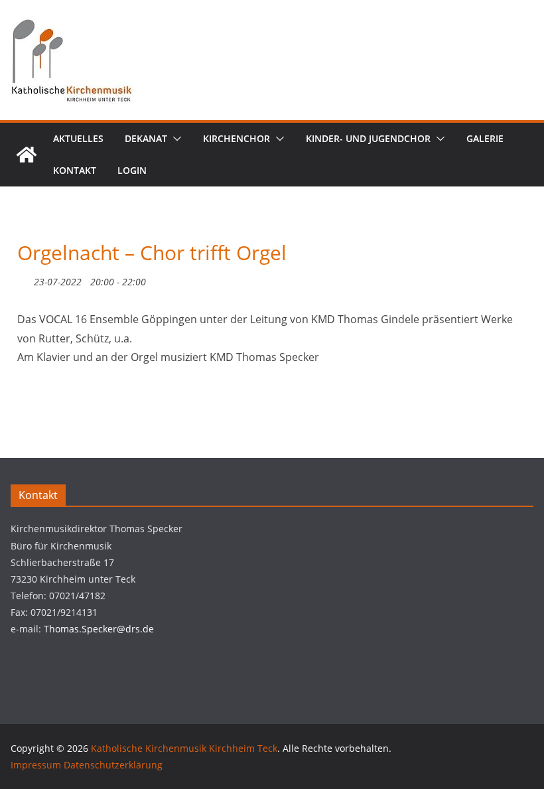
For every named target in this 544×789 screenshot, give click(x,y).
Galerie (485, 138)
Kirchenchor (236, 138)
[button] (174, 138)
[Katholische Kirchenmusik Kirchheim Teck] (26, 155)
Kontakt (74, 170)
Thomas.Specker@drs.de (99, 628)
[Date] (24, 279)
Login (132, 170)
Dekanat (146, 138)
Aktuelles (78, 138)
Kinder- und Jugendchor (368, 138)
